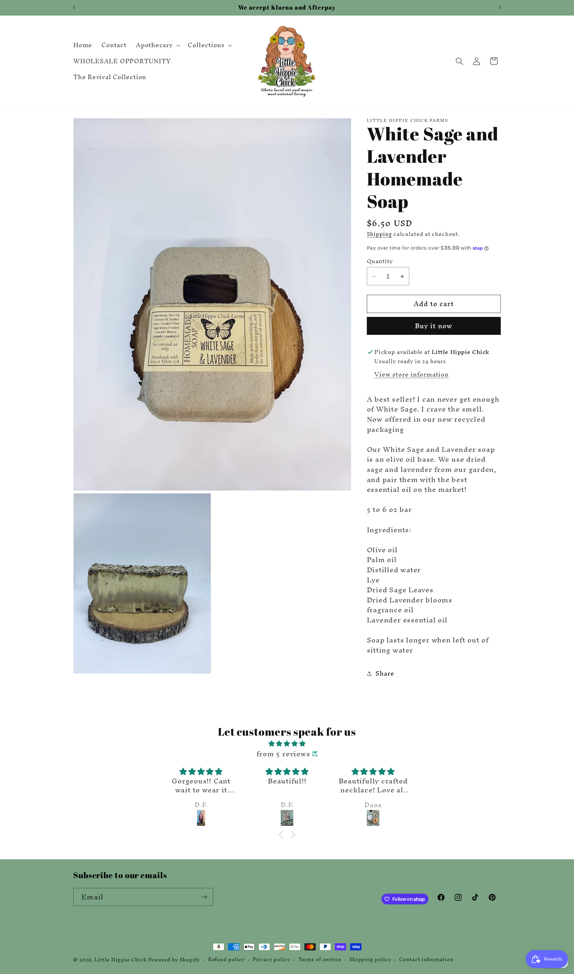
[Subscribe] (204, 897)
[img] (287, 743)
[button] (157, 45)
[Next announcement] (500, 7)
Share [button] (384, 673)
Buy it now (434, 326)
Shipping (379, 234)
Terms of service (319, 959)
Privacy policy (271, 959)
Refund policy (226, 959)
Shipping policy (370, 959)
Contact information (426, 959)
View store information (411, 374)
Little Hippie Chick (120, 959)
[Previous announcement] (74, 7)
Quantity (380, 261)
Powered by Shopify (174, 959)
